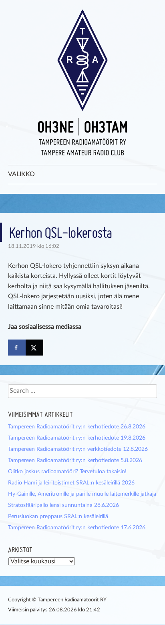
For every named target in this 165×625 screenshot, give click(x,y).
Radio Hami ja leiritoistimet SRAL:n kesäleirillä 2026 (71, 483)
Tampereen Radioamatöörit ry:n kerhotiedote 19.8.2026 (76, 438)
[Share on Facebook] (17, 348)
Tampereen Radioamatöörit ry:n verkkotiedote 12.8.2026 (78, 449)
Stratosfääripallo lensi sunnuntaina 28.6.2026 (63, 505)
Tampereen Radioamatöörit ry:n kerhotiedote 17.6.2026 (76, 528)
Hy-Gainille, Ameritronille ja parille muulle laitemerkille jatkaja (82, 494)
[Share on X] (34, 348)
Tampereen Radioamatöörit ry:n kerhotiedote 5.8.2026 (75, 460)
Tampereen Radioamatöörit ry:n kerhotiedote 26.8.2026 (76, 427)
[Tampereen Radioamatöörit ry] (82, 82)
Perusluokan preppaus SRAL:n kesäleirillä (58, 516)
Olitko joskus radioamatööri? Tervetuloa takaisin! (67, 471)
